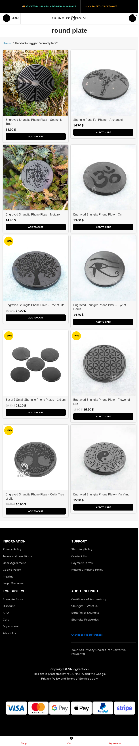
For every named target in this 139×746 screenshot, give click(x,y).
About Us (9, 633)
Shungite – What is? (84, 606)
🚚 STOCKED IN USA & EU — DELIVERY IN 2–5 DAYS (49, 6)
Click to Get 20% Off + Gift (101, 6)
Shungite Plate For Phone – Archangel (98, 119)
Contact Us (79, 556)
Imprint (8, 576)
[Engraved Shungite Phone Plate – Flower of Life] (103, 363)
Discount (9, 606)
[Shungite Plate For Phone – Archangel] (103, 83)
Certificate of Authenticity (88, 599)
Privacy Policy (12, 549)
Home (7, 43)
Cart (6, 619)
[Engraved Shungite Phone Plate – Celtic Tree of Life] (35, 457)
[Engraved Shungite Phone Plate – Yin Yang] (103, 457)
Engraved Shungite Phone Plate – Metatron (33, 214)
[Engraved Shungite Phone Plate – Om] (103, 177)
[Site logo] (69, 18)
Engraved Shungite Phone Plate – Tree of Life (35, 305)
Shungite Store (13, 599)
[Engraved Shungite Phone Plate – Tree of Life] (35, 268)
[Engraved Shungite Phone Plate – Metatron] (35, 177)
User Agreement (14, 563)
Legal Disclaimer (14, 583)
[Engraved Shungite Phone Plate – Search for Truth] (35, 83)
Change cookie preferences (87, 634)
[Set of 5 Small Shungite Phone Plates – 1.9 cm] (35, 363)
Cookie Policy (12, 570)
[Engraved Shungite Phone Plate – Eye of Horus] (103, 268)
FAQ (6, 613)
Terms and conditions (17, 556)
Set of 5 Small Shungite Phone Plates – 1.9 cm (36, 399)
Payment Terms (82, 563)
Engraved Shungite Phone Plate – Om (97, 214)
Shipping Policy (81, 549)
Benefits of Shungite (85, 613)
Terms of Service (78, 678)
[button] (36, 136)
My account (11, 626)
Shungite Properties (85, 619)
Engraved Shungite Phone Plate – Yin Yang (101, 494)
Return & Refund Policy (87, 570)
